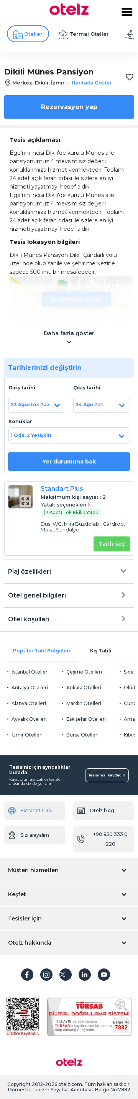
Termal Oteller (89, 34)
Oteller (33, 34)
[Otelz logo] (69, 13)
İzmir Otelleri (27, 735)
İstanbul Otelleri (30, 672)
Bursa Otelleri (82, 735)
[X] (65, 974)
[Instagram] (46, 974)
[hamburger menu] (126, 11)
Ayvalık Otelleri (29, 719)
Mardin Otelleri (83, 703)
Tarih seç (112, 543)
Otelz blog (102, 810)
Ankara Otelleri (83, 687)
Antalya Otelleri (30, 687)
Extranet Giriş (36, 810)
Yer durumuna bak (69, 461)
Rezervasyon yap (69, 107)
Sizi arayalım (35, 835)
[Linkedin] (85, 974)
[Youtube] (104, 974)
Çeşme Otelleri (84, 672)
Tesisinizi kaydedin (107, 775)
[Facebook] (27, 974)
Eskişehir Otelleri (86, 719)
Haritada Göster (81, 299)
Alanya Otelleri (29, 703)
